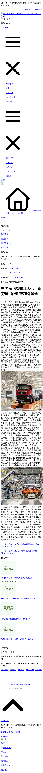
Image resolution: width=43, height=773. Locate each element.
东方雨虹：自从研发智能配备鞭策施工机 (18, 598)
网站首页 (28, 9)
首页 (3, 743)
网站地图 (5, 736)
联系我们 (5, 248)
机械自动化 (6, 243)
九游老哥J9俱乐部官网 (10, 732)
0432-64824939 (7, 27)
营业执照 (5, 721)
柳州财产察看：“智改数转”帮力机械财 (17, 578)
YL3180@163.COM (16, 689)
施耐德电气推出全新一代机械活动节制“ (17, 639)
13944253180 (14, 268)
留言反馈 (5, 770)
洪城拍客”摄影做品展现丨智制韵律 (15, 619)
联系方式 (38, 9)
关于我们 (5, 234)
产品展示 (5, 752)
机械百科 (19, 213)
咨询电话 (5, 761)
